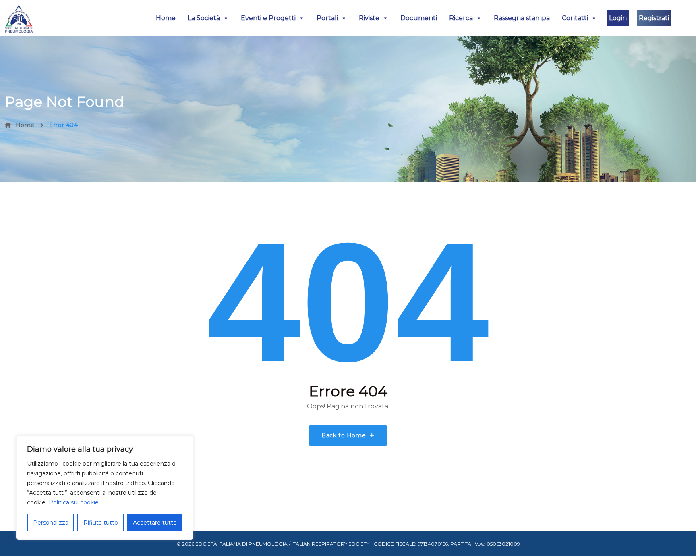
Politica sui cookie (74, 502)
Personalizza (50, 522)
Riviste (369, 18)
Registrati (654, 18)
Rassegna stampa (522, 18)
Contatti (575, 18)
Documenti (418, 18)
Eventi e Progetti (268, 18)
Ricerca (461, 18)
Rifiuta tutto (100, 522)
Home (166, 18)
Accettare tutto (155, 522)
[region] (104, 488)
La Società (204, 18)
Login (618, 18)
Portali (327, 18)
